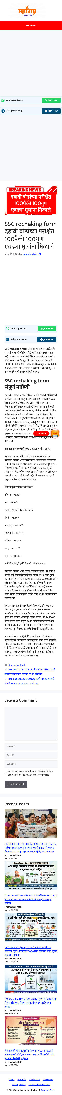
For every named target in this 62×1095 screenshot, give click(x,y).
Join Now (53, 100)
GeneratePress (48, 1090)
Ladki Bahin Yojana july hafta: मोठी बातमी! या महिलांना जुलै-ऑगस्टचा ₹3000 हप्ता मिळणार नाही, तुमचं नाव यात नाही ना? (31, 951)
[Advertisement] (31, 64)
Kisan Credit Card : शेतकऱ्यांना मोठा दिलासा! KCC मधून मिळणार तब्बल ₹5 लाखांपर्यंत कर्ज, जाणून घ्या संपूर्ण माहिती (31, 899)
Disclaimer (48, 1079)
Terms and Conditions (39, 1084)
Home (12, 1079)
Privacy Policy (19, 1084)
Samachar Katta (17, 665)
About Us (22, 1079)
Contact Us (34, 1079)
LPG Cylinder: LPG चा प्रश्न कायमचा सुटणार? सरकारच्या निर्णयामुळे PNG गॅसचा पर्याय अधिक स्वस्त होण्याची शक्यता (30, 1003)
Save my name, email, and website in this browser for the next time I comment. (30, 773)
